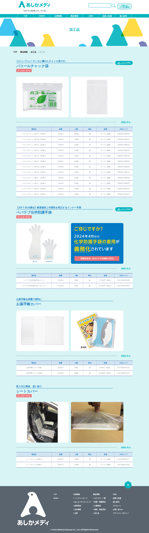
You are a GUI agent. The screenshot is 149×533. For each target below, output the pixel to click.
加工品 (33, 52)
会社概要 (77, 509)
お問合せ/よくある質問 (124, 6)
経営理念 (77, 506)
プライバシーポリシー (121, 513)
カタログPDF (126, 63)
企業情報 (58, 16)
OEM (91, 16)
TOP (25, 16)
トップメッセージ (81, 498)
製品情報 (74, 16)
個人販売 (123, 16)
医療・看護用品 (100, 502)
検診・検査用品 (100, 509)
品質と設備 (107, 16)
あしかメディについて (82, 502)
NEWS (42, 16)
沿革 (76, 513)
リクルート (117, 506)
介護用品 (97, 506)
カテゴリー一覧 (100, 498)
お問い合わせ (118, 509)
